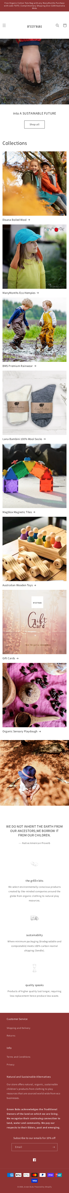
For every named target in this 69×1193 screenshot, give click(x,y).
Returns (11, 1035)
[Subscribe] (53, 1147)
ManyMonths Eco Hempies (19, 293)
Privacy (10, 1064)
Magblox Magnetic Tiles (17, 512)
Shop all (35, 124)
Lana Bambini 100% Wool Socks (22, 439)
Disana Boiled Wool (15, 220)
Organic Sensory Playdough (20, 731)
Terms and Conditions (18, 1056)
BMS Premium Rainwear (18, 366)
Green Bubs (29, 1187)
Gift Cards (9, 658)
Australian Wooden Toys (18, 585)
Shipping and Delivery (18, 1027)
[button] (4, 25)
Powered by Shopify (43, 1187)
